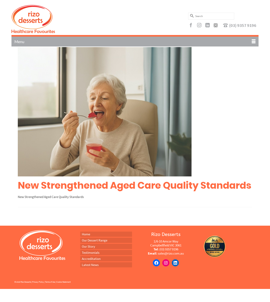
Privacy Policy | (38, 282)
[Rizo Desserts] (50, 19)
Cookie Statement (63, 282)
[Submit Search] (191, 15)
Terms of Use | (50, 282)
